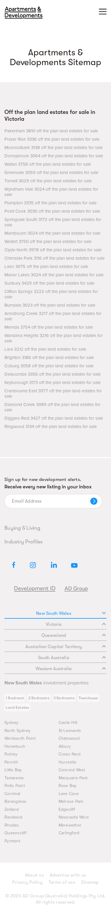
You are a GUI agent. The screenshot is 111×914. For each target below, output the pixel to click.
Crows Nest (70, 754)
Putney (11, 754)
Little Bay (13, 769)
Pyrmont (12, 841)
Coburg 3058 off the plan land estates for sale (49, 366)
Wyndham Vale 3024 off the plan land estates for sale (51, 191)
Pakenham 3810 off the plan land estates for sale (51, 131)
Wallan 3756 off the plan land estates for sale (47, 164)
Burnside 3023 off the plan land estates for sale (49, 305)
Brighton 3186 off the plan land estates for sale (49, 357)
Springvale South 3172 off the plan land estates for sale (52, 222)
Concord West (72, 769)
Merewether (70, 825)
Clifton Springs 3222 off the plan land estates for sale (51, 294)
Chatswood (69, 738)
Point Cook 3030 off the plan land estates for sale (52, 211)
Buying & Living (22, 528)
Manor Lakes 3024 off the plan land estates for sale (54, 275)
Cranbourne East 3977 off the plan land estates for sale (53, 393)
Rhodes (11, 825)
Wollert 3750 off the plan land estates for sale (47, 241)
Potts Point (14, 785)
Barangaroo (15, 801)
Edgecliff (67, 809)
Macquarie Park (73, 777)
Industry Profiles (23, 542)
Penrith (11, 762)
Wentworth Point (20, 738)
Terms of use (62, 882)
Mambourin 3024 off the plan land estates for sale (52, 233)
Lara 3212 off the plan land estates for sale (45, 349)
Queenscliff (15, 832)
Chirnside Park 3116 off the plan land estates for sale (54, 258)
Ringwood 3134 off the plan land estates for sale (50, 426)
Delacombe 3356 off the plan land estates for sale (52, 374)
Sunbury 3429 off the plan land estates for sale (49, 283)
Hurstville (68, 762)
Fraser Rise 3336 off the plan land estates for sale (51, 139)
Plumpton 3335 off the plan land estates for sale (50, 203)
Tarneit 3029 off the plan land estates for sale (48, 181)
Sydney (11, 722)
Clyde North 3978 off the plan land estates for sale (53, 250)
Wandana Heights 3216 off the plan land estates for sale (53, 338)
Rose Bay (68, 785)
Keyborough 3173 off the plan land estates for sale (52, 382)
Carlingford (69, 832)
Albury (65, 746)
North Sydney (17, 730)
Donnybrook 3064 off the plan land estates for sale (53, 156)
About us (34, 875)
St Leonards (70, 730)
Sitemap (90, 882)
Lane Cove (69, 793)
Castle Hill (68, 722)
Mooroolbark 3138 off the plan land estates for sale (53, 147)
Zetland (11, 809)
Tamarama (13, 777)
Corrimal (12, 793)
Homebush (14, 746)
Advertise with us (68, 875)
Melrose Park (71, 801)
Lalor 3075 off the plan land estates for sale (46, 266)
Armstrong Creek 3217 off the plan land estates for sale (53, 316)
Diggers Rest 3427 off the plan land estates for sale (53, 418)
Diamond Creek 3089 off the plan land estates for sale (52, 407)
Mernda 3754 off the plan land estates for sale (48, 327)
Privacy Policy (27, 882)
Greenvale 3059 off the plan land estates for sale (51, 172)
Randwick (13, 817)
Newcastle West (74, 817)
